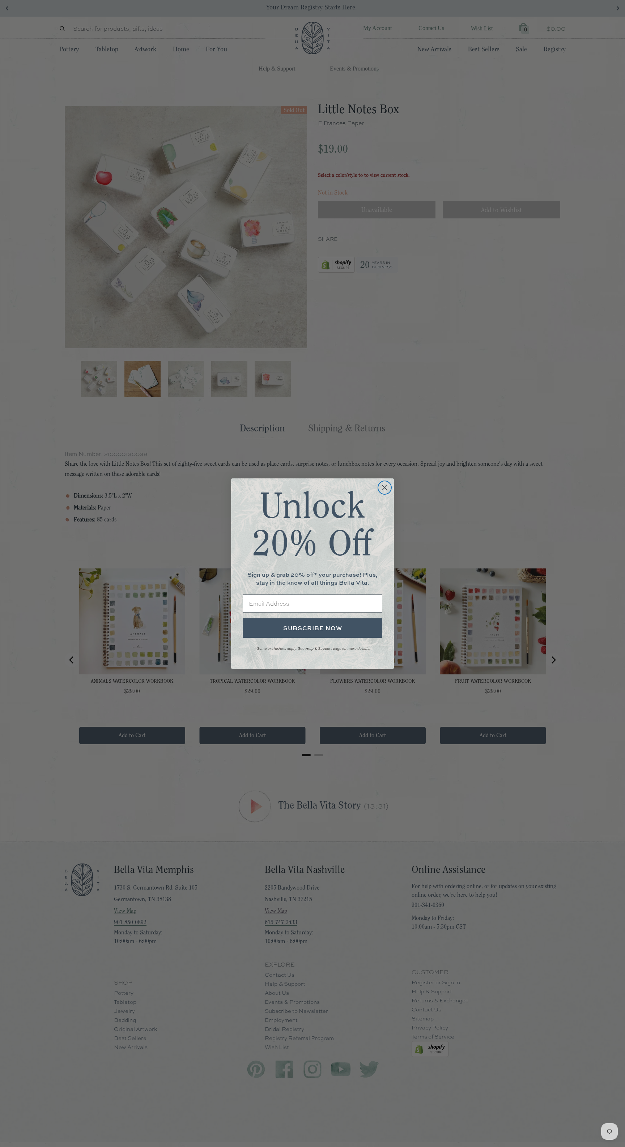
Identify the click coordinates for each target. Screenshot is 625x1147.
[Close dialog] (384, 487)
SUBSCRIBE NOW (312, 628)
